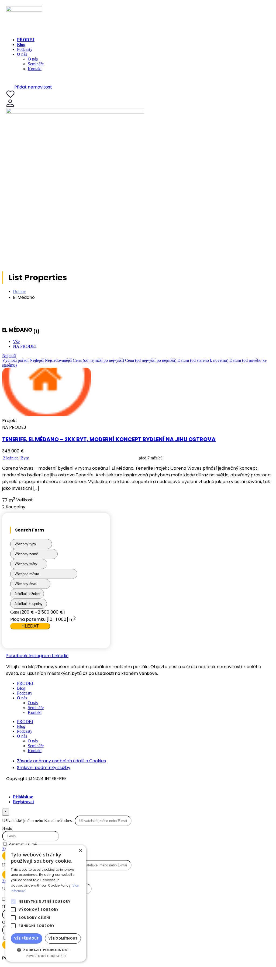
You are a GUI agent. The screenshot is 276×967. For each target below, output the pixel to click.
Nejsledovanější (58, 360)
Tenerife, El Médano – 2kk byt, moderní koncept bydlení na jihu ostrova (109, 439)
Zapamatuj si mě (23, 844)
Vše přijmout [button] (26, 938)
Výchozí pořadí (15, 360)
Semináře (36, 64)
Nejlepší (9, 355)
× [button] (80, 851)
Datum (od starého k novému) (202, 360)
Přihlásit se (23, 797)
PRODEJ (25, 39)
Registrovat (23, 801)
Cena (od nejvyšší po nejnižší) (150, 360)
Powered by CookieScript (46, 956)
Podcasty (24, 49)
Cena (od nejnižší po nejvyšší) (98, 360)
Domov (19, 291)
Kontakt (35, 68)
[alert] (45, 903)
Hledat (30, 626)
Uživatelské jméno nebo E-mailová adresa (38, 820)
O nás (22, 54)
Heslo (7, 828)
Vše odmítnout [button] (63, 938)
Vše (16, 341)
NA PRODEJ (24, 346)
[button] (46, 949)
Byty (24, 458)
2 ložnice (10, 458)
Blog (21, 44)
